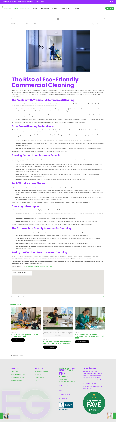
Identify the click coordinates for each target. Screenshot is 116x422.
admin (22, 24)
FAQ (36, 380)
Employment (14, 371)
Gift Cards (38, 374)
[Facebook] (110, 1)
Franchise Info (39, 384)
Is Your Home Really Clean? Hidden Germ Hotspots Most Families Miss (57, 342)
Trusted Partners (39, 377)
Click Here (30, 1)
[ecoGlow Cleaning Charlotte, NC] (15, 8)
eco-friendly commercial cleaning (27, 130)
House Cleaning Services (18, 374)
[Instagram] (112, 1)
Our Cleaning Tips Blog (41, 371)
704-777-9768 (40, 1)
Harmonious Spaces (16, 380)
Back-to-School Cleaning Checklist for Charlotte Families (25, 335)
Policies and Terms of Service (67, 381)
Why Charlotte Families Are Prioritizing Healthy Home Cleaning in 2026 (90, 336)
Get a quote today (47, 266)
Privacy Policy (63, 379)
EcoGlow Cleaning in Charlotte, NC (32, 266)
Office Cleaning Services (17, 377)
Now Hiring (110, 8)
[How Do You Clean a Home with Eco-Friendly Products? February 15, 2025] (111, 416)
